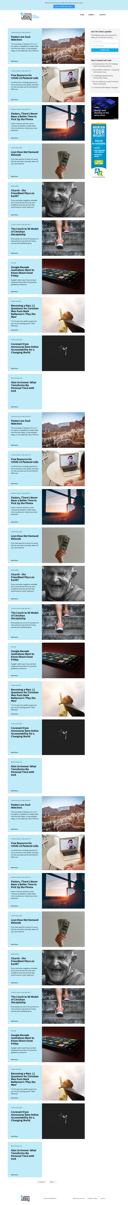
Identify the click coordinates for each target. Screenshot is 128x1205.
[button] (91, 15)
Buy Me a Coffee (92, 1198)
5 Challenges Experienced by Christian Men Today (103, 76)
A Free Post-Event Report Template (105, 87)
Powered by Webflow (49, 1198)
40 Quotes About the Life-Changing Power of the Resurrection (105, 65)
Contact (102, 15)
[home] (30, 16)
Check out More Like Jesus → (64, 6)
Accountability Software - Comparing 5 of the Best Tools (106, 71)
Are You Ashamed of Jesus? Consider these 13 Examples (105, 82)
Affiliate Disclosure (79, 1198)
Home (82, 15)
